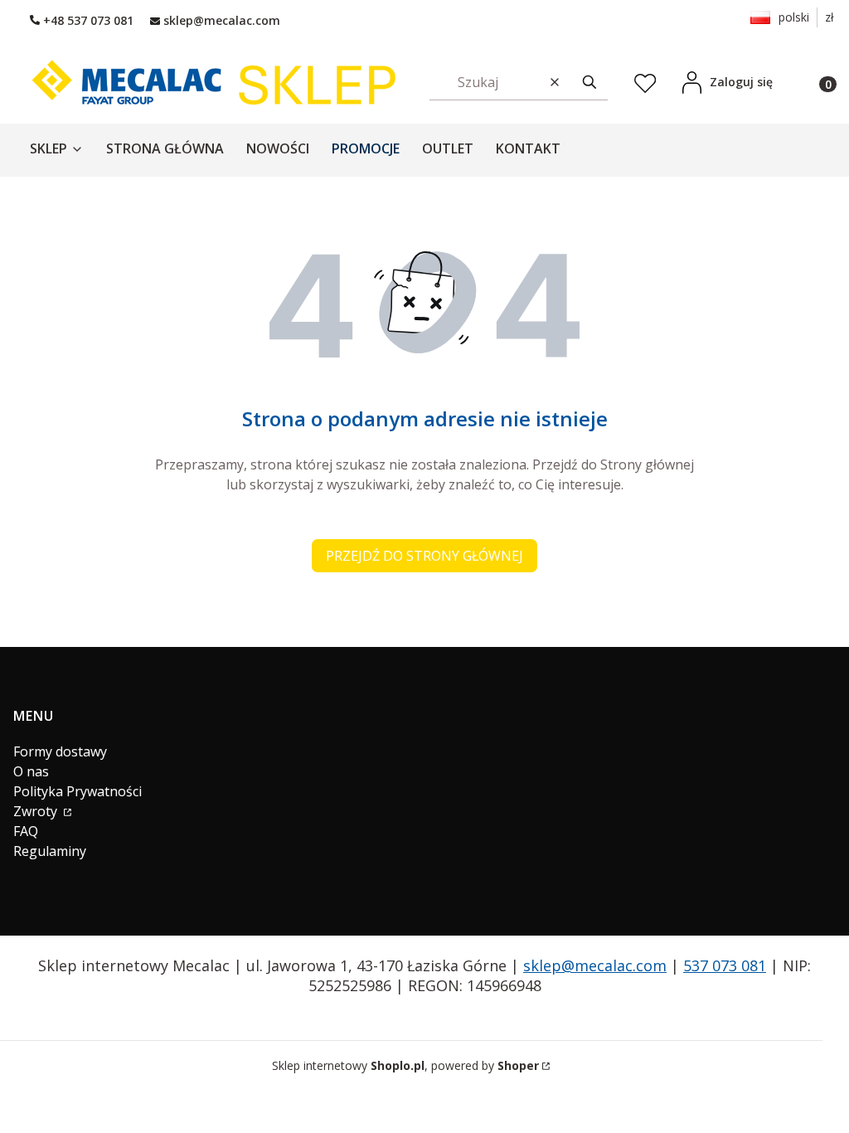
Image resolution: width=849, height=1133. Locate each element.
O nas (31, 771)
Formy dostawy (60, 751)
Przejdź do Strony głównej (424, 556)
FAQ (25, 831)
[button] (589, 81)
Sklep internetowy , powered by (405, 1065)
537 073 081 (724, 965)
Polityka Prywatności (77, 791)
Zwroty (37, 811)
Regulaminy (49, 851)
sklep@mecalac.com (595, 965)
